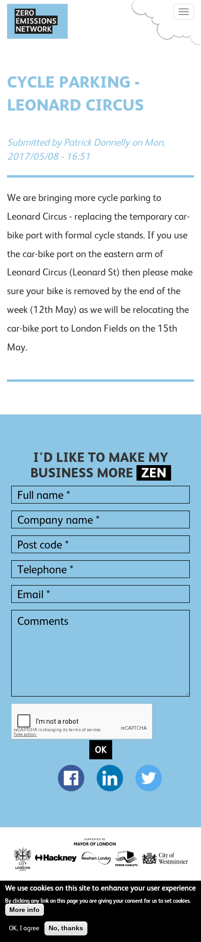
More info (24, 909)
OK (101, 749)
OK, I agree (24, 928)
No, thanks (66, 928)
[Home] (37, 21)
